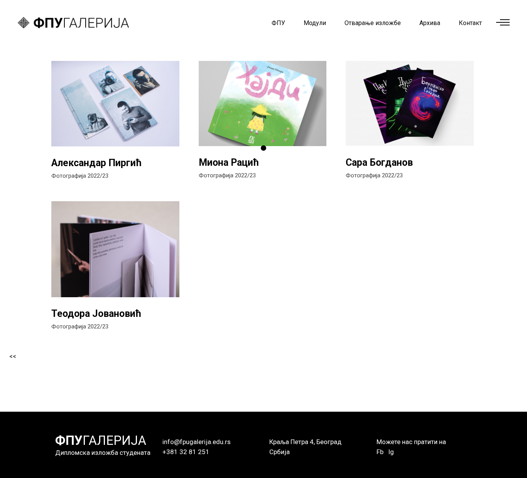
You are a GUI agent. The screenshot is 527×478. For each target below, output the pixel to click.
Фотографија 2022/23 (79, 175)
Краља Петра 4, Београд (305, 442)
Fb (380, 452)
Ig (391, 452)
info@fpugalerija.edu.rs (196, 442)
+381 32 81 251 (185, 452)
